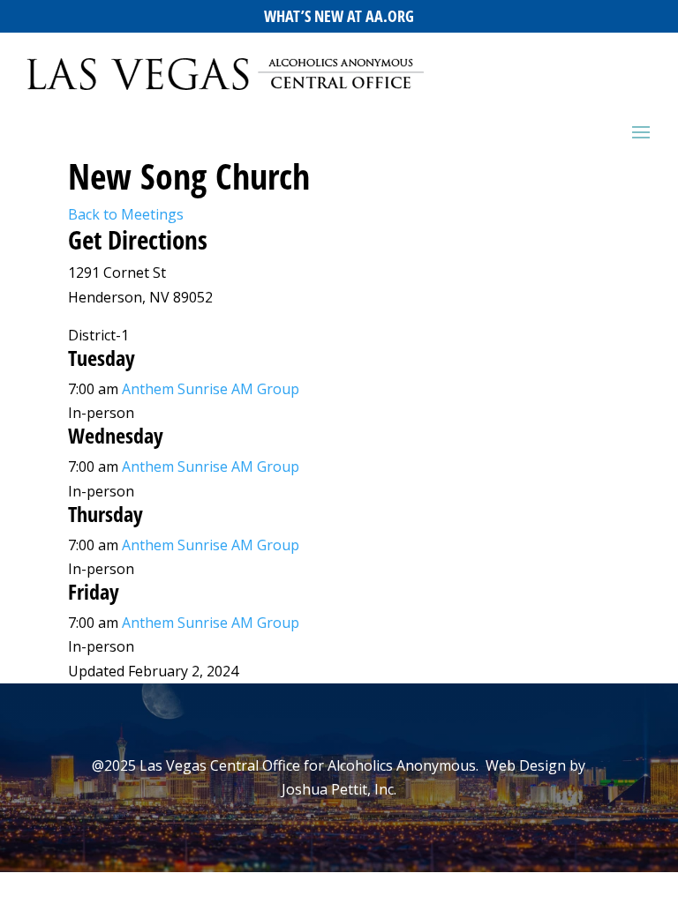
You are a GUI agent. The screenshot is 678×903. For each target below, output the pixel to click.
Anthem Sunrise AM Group (210, 389)
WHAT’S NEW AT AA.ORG (339, 15)
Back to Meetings (126, 214)
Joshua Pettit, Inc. (339, 789)
